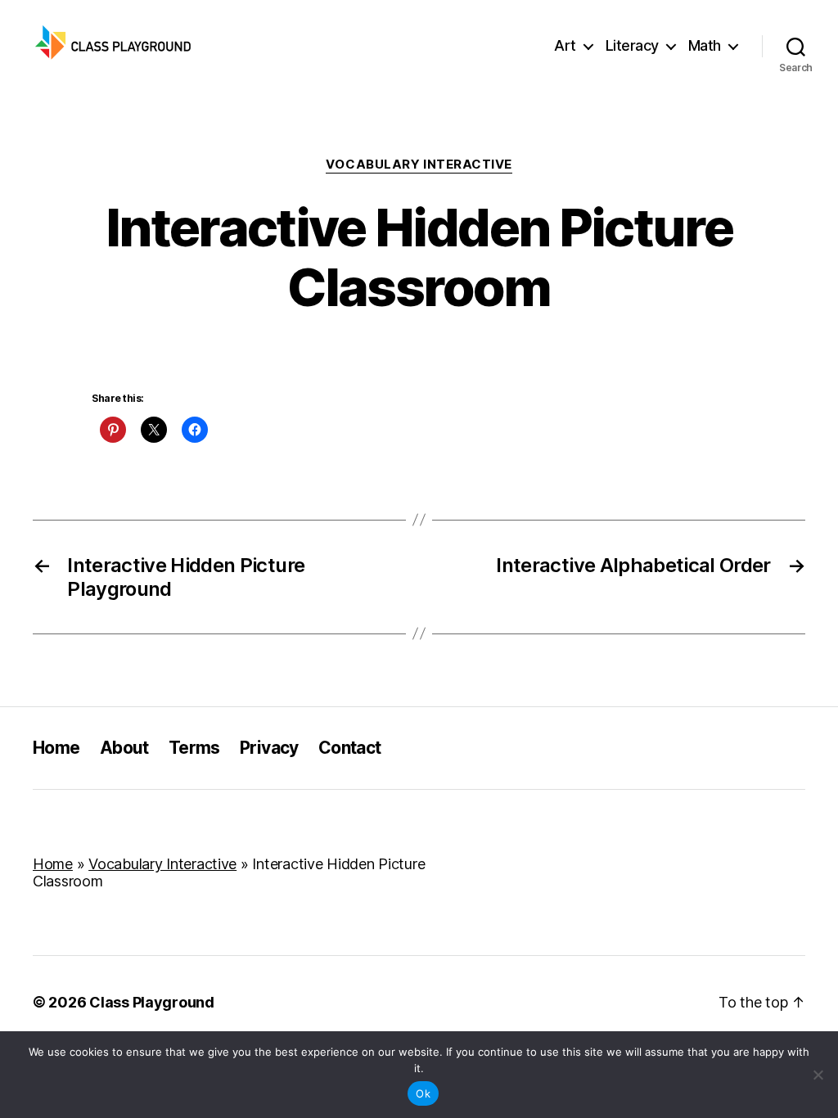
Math (704, 45)
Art (565, 45)
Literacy (632, 45)
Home (56, 747)
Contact (349, 747)
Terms (194, 747)
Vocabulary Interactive (419, 164)
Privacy (269, 747)
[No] (817, 1074)
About (124, 747)
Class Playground (151, 1002)
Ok (423, 1093)
